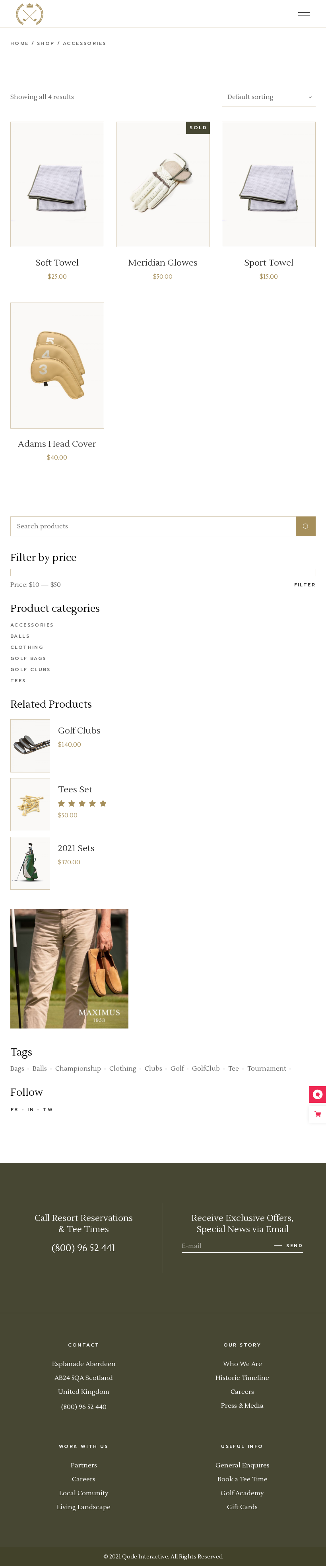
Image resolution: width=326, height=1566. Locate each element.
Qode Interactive (145, 1556)
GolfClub (206, 1069)
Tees (18, 680)
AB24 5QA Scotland (83, 1378)
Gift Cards (242, 1507)
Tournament (266, 1069)
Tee (233, 1069)
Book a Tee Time (242, 1479)
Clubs (153, 1069)
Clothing (26, 647)
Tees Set (75, 789)
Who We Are (242, 1364)
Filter (305, 584)
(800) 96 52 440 (84, 1407)
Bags (17, 1069)
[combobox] (269, 97)
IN (30, 1109)
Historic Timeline (242, 1378)
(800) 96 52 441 (84, 1248)
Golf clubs (30, 669)
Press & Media (242, 1406)
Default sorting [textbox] (250, 97)
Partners (84, 1465)
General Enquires (242, 1465)
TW (48, 1109)
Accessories (32, 625)
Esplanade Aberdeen (84, 1364)
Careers (242, 1392)
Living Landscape (84, 1507)
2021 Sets (76, 848)
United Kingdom (83, 1392)
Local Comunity (84, 1493)
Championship (78, 1069)
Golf (177, 1069)
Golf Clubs (79, 730)
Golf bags (28, 658)
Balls (20, 636)
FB (15, 1109)
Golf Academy (242, 1493)
